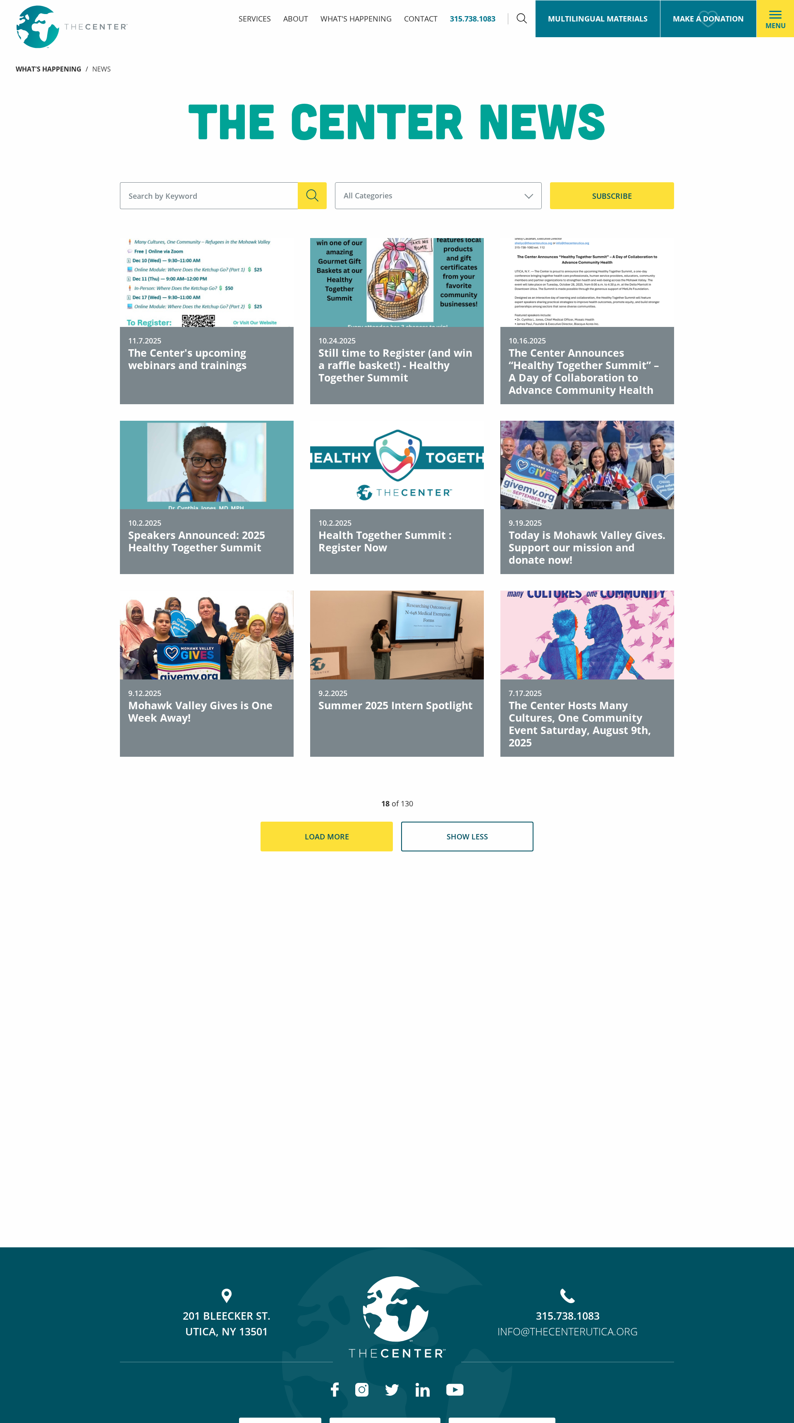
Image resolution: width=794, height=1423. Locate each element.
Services (255, 19)
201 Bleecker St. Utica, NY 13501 (226, 1323)
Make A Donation (708, 19)
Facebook (335, 1389)
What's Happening (356, 19)
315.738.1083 (472, 19)
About (295, 19)
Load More (327, 836)
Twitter (392, 1390)
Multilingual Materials (598, 19)
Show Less (467, 836)
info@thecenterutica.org (567, 1331)
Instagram (361, 1390)
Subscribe (612, 196)
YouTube (455, 1390)
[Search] (521, 18)
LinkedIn (423, 1390)
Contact (421, 19)
